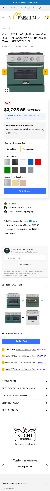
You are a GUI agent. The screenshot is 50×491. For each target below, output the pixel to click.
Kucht (10, 46)
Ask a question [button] (25, 466)
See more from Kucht (25, 444)
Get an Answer (25, 264)
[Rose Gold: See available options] (23, 183)
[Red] (38, 162)
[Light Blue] (30, 170)
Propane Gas (28, 149)
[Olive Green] (15, 170)
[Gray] (23, 170)
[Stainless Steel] (7, 162)
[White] (23, 162)
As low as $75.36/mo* (24, 136)
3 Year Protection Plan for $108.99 (23, 225)
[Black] (15, 162)
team (25, 275)
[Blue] (30, 162)
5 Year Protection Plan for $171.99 (23, 229)
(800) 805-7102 (9, 488)
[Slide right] (45, 72)
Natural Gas (12, 149)
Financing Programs (40, 8)
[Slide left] (4, 72)
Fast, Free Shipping (24, 8)
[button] (3, 17)
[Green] (7, 170)
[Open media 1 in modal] (25, 72)
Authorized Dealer (9, 8)
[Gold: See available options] (15, 183)
